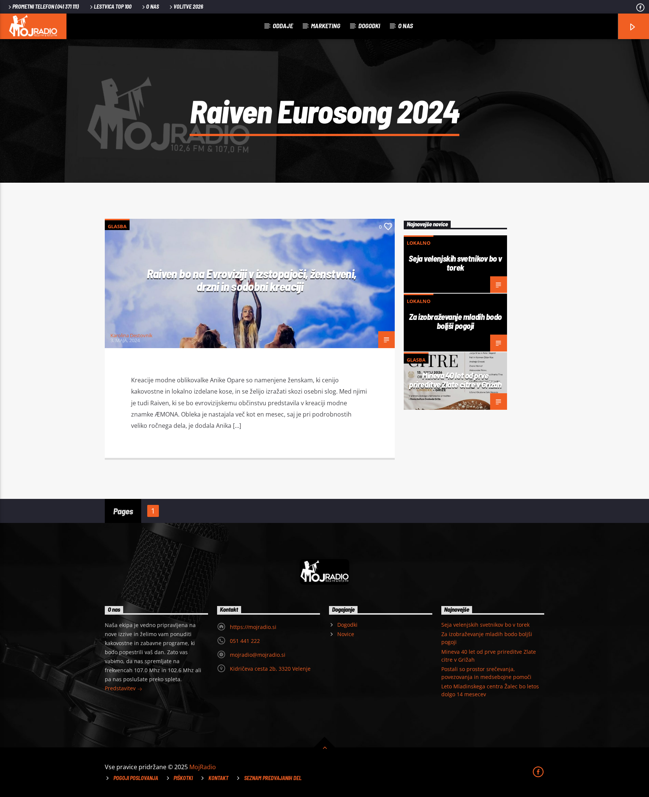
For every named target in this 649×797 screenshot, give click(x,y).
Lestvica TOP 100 (112, 6)
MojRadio (202, 767)
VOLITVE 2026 (188, 6)
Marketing (325, 25)
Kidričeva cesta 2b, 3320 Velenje (270, 668)
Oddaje (283, 25)
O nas (152, 6)
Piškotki (183, 778)
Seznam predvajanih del (273, 778)
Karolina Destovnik (131, 335)
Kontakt (218, 778)
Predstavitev (121, 688)
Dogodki (369, 25)
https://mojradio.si (253, 626)
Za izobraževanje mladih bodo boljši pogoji (455, 321)
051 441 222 (245, 640)
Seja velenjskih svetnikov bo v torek (455, 263)
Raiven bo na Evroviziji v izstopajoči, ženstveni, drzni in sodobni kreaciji (252, 280)
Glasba (117, 226)
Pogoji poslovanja (135, 778)
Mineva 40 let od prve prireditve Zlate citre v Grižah (455, 379)
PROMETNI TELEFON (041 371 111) (45, 6)
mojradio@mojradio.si (257, 654)
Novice (345, 634)
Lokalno (418, 242)
